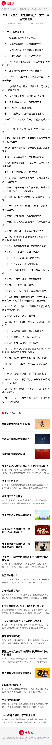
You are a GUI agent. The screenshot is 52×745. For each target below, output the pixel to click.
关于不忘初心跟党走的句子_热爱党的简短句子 (25, 466)
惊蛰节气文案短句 (11, 636)
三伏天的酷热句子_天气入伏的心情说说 (22, 621)
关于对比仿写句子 (11, 590)
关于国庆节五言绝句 (12, 496)
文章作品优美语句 (11, 700)
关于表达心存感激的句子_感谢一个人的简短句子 (16, 530)
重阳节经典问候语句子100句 (16, 424)
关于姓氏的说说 (10, 481)
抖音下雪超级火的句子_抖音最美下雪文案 (23, 606)
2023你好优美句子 (11, 685)
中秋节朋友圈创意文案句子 (15, 439)
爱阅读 (6, 9)
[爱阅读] (8, 3)
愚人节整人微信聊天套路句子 (17, 673)
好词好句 (14, 9)
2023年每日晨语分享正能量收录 (18, 715)
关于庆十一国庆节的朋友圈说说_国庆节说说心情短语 (25, 559)
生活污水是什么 (10, 575)
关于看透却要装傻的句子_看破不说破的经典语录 (16, 545)
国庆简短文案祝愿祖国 (13, 454)
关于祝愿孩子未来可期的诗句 (17, 515)
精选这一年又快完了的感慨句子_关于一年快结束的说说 (25, 653)
